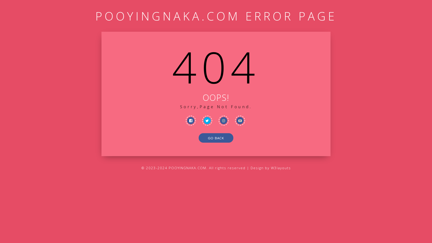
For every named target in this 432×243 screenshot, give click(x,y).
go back (216, 138)
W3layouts (281, 168)
